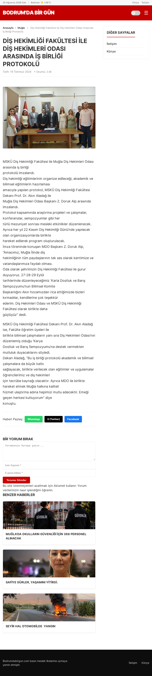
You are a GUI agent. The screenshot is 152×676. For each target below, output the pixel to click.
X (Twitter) (53, 419)
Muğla (21, 27)
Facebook (73, 419)
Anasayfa (8, 27)
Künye (135, 2)
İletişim (145, 2)
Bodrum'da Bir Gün (28, 12)
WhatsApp (33, 419)
